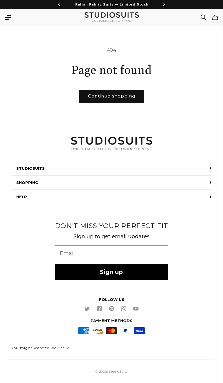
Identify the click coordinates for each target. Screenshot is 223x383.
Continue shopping (111, 96)
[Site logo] (111, 144)
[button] (7, 17)
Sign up (111, 271)
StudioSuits (118, 371)
